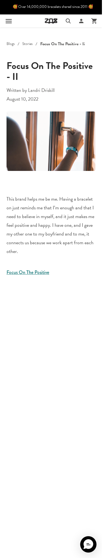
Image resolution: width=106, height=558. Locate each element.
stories (27, 44)
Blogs (11, 44)
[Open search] (68, 21)
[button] (88, 544)
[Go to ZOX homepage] (51, 21)
